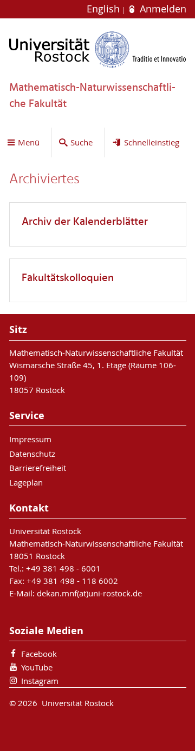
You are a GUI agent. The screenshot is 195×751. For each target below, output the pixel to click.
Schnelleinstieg (151, 142)
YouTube (37, 667)
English (104, 9)
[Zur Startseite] (97, 49)
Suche (81, 142)
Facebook (39, 653)
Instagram (39, 680)
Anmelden (161, 9)
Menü (29, 142)
